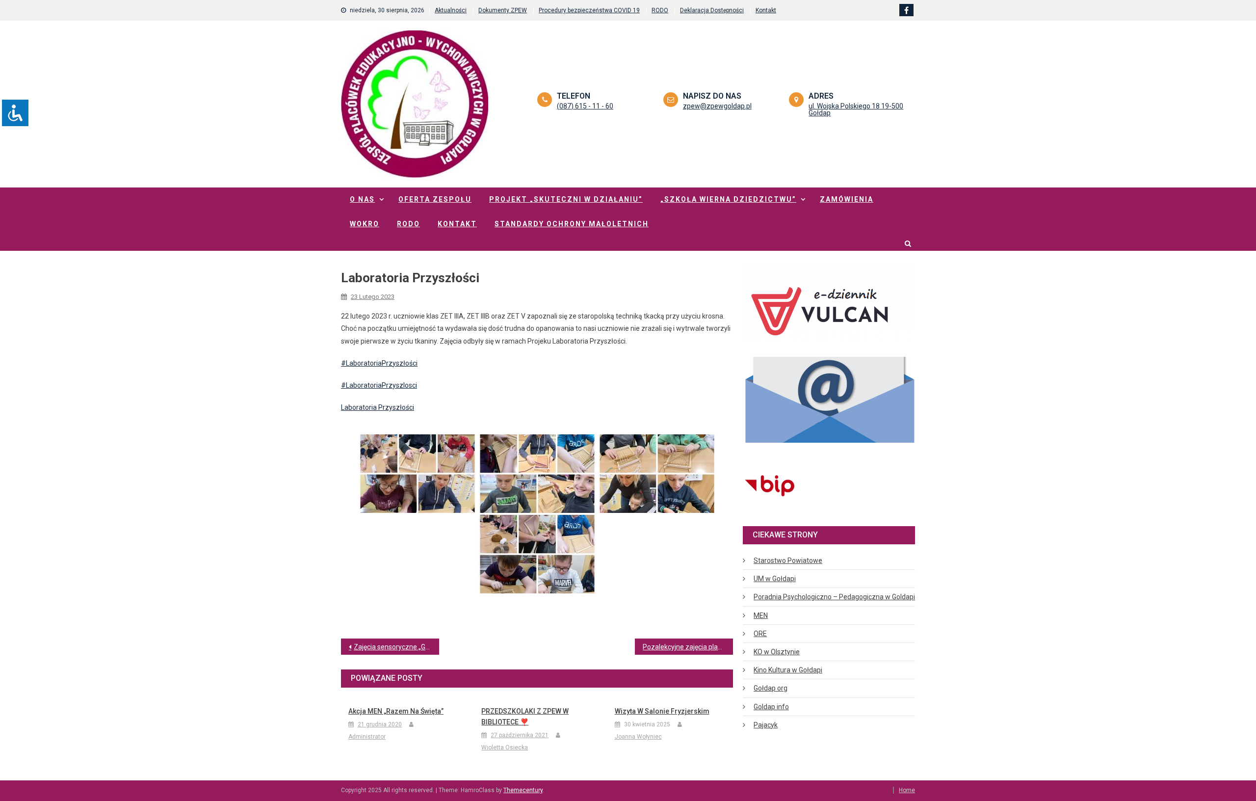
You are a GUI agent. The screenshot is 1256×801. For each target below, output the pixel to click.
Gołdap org (770, 688)
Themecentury (523, 790)
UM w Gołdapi (775, 579)
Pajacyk (766, 725)
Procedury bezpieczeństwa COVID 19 (589, 10)
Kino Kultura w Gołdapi (788, 670)
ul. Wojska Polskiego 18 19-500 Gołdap (856, 109)
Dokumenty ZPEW (502, 10)
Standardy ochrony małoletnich (572, 224)
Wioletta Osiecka (504, 747)
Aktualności (451, 10)
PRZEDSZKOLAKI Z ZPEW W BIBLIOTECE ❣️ (525, 716)
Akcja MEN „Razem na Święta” (396, 711)
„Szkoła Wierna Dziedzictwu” (728, 199)
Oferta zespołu (434, 199)
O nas (362, 199)
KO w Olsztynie (777, 652)
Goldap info (771, 707)
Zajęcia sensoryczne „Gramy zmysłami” (396, 647)
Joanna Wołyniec (638, 736)
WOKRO (364, 224)
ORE (760, 634)
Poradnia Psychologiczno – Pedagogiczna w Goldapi (834, 597)
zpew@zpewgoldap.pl (717, 106)
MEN (761, 615)
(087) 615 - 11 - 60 (585, 106)
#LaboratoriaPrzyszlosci (379, 385)
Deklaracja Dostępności (712, 10)
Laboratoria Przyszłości (377, 407)
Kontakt (766, 10)
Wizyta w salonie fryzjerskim (662, 711)
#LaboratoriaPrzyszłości (379, 363)
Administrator (367, 736)
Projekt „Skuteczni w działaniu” (566, 199)
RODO (660, 10)
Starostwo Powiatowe (788, 560)
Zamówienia (846, 199)
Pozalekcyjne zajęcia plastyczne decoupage (688, 647)
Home (907, 790)
